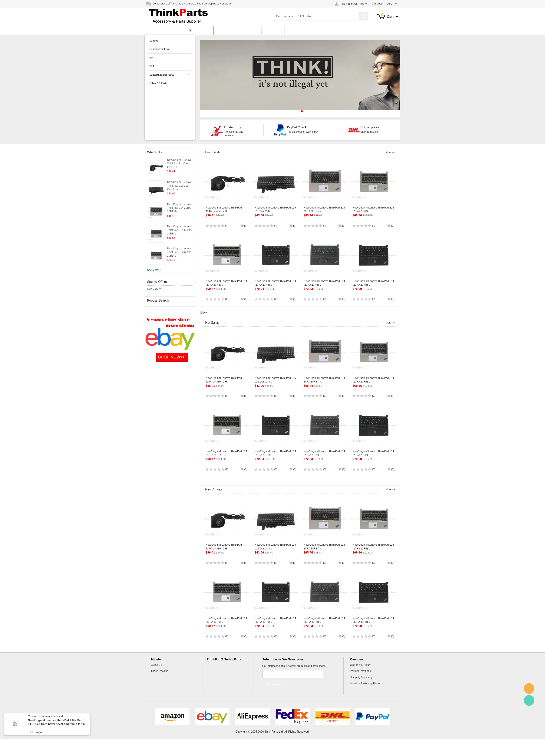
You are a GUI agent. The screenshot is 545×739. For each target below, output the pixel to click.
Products (225, 30)
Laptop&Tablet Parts (161, 74)
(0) (226, 225)
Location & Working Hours (365, 683)
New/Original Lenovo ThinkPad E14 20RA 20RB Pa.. (179, 208)
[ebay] (212, 716)
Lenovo (153, 40)
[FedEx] (292, 716)
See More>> (154, 270)
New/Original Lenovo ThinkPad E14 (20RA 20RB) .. (179, 230)
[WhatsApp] (529, 700)
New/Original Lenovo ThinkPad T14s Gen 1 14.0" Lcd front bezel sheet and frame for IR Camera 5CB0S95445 (56, 724)
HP (151, 57)
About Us (273, 30)
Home (204, 30)
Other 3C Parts (158, 83)
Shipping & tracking (361, 677)
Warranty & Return (360, 664)
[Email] (529, 688)
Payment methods (360, 671)
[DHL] (332, 716)
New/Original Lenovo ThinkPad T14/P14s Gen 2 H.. (179, 163)
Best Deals (248, 30)
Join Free (358, 3)
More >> (390, 152)
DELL (152, 66)
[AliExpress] (252, 716)
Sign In (346, 3)
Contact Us (297, 30)
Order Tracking (159, 671)
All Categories (159, 30)
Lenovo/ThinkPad (159, 49)
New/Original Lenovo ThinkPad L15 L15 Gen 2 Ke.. (179, 186)
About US (156, 664)
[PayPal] (373, 716)
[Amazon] (172, 716)
